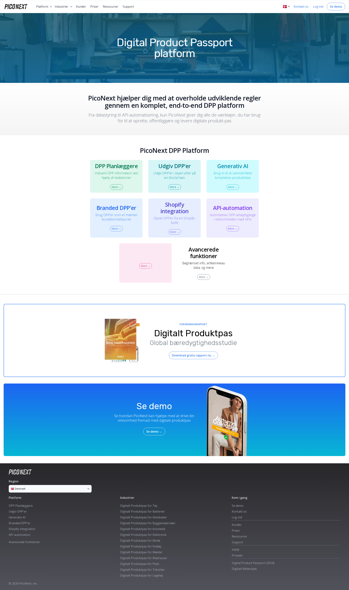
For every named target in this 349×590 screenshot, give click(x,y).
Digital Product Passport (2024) (253, 563)
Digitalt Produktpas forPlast (139, 564)
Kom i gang (239, 498)
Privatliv (237, 555)
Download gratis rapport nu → (193, 355)
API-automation (19, 535)
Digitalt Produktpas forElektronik (143, 535)
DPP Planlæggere (21, 506)
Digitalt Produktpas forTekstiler (142, 570)
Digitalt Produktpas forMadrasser (143, 558)
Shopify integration (22, 529)
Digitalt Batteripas (244, 569)
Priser (94, 7)
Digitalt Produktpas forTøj (138, 506)
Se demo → (154, 432)
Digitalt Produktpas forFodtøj (140, 546)
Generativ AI (17, 517)
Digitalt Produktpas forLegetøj (141, 575)
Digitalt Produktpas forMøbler (141, 552)
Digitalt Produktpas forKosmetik (142, 529)
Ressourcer (110, 7)
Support (128, 7)
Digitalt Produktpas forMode (140, 541)
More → (116, 187)
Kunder (81, 7)
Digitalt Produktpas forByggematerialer (147, 523)
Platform (15, 498)
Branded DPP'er (20, 523)
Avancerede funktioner (24, 542)
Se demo (336, 7)
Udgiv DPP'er (18, 511)
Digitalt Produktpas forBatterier (142, 511)
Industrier (127, 498)
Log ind (318, 7)
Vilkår (236, 550)
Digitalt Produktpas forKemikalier (143, 517)
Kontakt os (301, 7)
